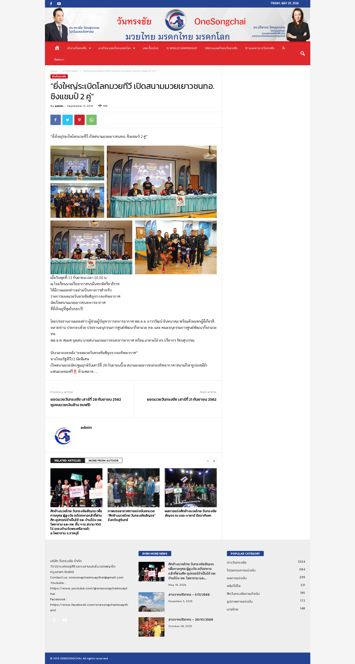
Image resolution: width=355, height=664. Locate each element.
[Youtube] (59, 4)
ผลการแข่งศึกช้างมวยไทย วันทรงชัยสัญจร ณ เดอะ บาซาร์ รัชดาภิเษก (190, 513)
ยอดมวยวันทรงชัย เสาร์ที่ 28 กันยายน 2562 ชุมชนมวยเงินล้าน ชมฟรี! (85, 401)
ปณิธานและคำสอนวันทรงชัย (221, 48)
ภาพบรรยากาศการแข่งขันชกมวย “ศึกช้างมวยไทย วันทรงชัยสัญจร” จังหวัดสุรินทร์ (132, 515)
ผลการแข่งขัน (237, 578)
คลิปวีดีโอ (234, 585)
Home (53, 71)
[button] (302, 54)
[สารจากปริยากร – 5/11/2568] (152, 602)
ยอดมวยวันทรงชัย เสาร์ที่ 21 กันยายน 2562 (181, 399)
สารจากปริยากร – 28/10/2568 (190, 619)
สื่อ (283, 48)
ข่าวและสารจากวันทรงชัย (259, 48)
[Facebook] (51, 4)
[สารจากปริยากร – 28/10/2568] (152, 627)
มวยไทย (232, 609)
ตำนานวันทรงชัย (77, 48)
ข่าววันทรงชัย (70, 71)
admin (59, 106)
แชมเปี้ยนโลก (151, 48)
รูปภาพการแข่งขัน (240, 601)
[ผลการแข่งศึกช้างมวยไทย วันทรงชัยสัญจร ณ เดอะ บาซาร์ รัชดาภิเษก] (191, 487)
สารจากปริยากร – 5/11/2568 (189, 594)
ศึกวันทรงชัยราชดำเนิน (243, 593)
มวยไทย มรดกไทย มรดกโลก (114, 48)
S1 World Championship (181, 48)
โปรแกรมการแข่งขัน (241, 570)
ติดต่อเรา (59, 59)
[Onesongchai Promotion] (177, 24)
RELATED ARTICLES (68, 460)
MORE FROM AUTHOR (104, 460)
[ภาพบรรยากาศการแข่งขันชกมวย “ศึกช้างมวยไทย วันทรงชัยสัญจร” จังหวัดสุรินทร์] (134, 487)
